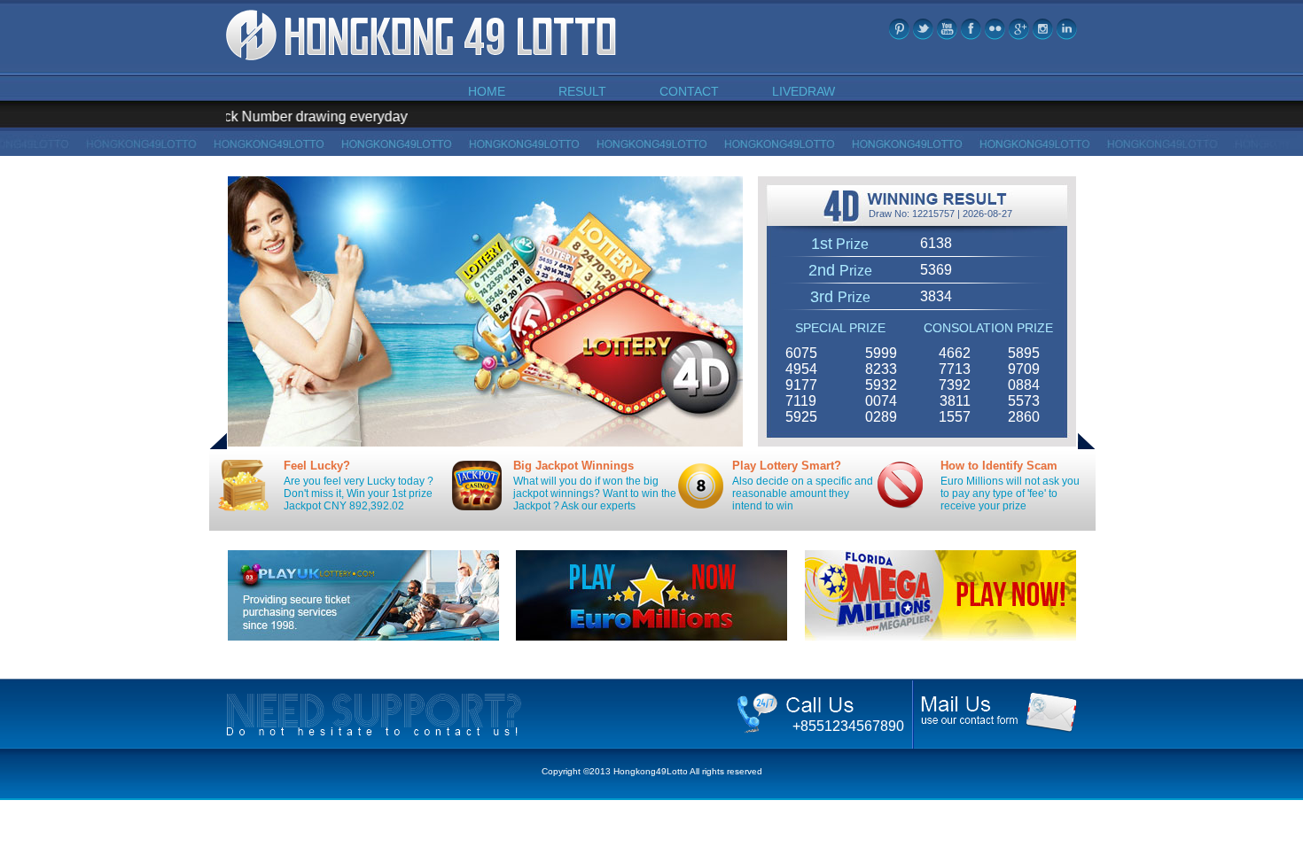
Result (582, 91)
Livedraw (803, 91)
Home (486, 91)
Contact (689, 91)
